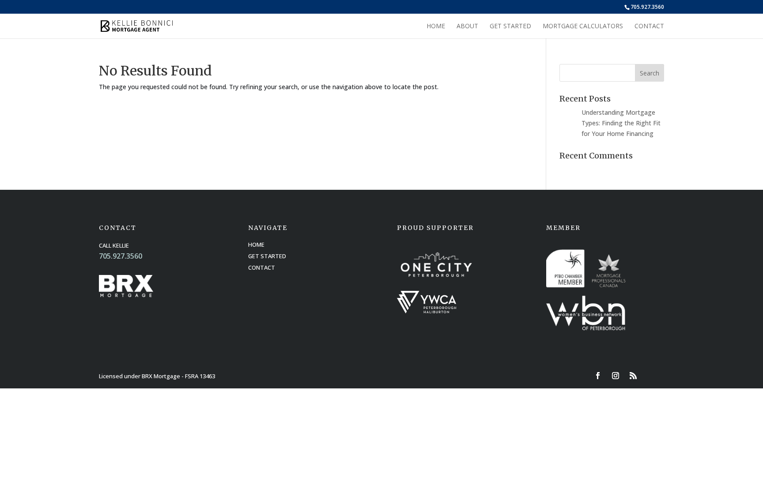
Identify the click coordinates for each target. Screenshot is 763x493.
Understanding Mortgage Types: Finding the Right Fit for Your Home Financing (621, 123)
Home (436, 26)
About (467, 26)
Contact (649, 26)
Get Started (510, 26)
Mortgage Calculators (583, 26)
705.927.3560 (647, 7)
